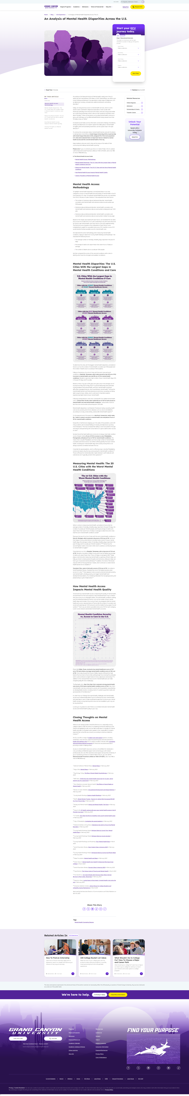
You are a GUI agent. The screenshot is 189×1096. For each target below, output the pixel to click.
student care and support (95, 737)
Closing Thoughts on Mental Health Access (87, 175)
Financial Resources (74, 1039)
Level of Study (120, 46)
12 (114, 450)
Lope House (130, 1079)
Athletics (70, 1079)
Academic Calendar (74, 1043)
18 (110, 554)
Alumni (61, 1079)
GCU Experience (60, 14)
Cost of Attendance (101, 1057)
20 (90, 564)
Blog (52, 14)
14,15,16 (102, 543)
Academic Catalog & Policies (77, 1047)
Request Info (138, 7)
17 (87, 547)
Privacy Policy (100, 1054)
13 (101, 454)
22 (93, 577)
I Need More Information (118, 994)
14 (73, 830)
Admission (71, 1036)
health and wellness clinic (80, 741)
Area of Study (120, 59)
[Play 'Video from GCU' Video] (153, 1049)
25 (77, 733)
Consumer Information (102, 1047)
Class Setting (120, 52)
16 (73, 841)
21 (82, 571)
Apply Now (126, 7)
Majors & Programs (74, 1032)
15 (73, 835)
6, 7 (78, 606)
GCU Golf (140, 1079)
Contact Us (99, 1032)
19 (95, 560)
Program (119, 65)
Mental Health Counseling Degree (84, 922)
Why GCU (71, 1054)
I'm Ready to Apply (99, 994)
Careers (98, 1036)
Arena (78, 1079)
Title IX (98, 1039)
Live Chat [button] (54, 1038)
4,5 (78, 128)
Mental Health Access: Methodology (85, 159)
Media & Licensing (101, 1043)
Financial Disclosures (101, 1050)
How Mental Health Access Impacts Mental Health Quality (91, 172)
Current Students (50, 1079)
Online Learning (73, 1050)
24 (90, 691)
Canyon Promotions (117, 1079)
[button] (129, 48)
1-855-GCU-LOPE (18, 1038)
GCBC (106, 1079)
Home (46, 14)
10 (112, 411)
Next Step (136, 73)
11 (77, 430)
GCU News (87, 1079)
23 (112, 676)
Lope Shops (97, 1079)
